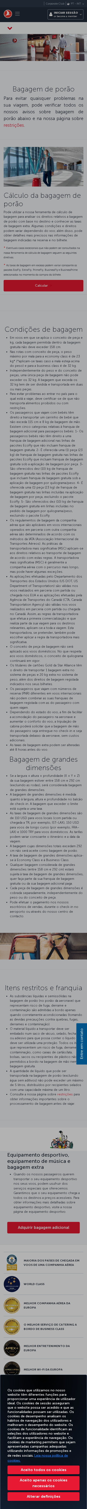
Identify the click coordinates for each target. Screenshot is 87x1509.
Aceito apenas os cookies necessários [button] (43, 1483)
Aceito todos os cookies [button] (43, 1469)
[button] (43, 1496)
